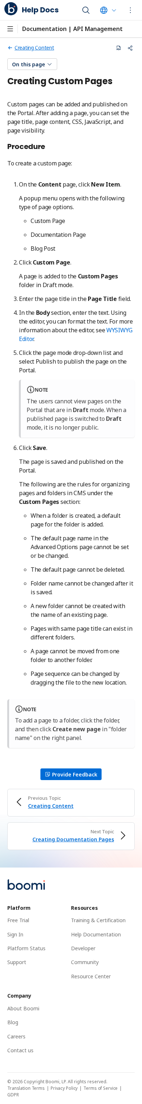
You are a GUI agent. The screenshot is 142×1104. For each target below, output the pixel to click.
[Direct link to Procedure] (49, 147)
